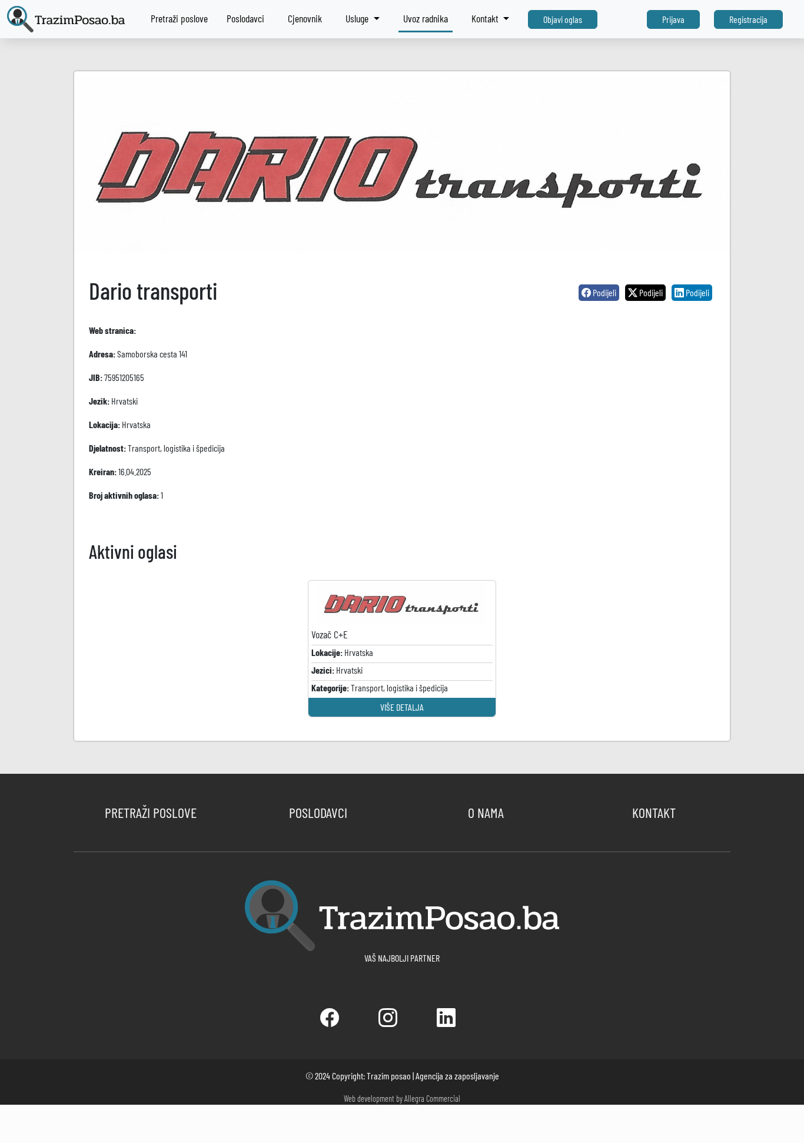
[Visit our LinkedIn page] (446, 1020)
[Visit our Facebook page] (330, 1020)
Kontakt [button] (486, 18)
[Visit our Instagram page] (388, 1020)
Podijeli (603, 292)
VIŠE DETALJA (402, 707)
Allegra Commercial (432, 1099)
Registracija (748, 19)
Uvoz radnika (425, 18)
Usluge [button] (358, 18)
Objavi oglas (562, 19)
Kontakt (654, 812)
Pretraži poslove (179, 18)
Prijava (673, 19)
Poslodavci (245, 18)
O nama (486, 812)
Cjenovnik (305, 18)
